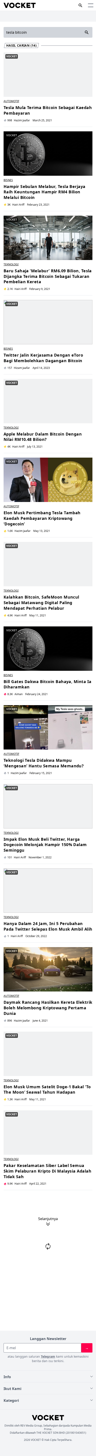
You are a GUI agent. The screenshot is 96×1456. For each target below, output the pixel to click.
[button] (90, 5)
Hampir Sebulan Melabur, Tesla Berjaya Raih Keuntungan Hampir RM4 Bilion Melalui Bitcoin (45, 192)
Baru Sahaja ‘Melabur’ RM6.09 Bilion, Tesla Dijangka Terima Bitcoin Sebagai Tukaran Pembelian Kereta (48, 276)
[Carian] (80, 5)
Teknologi (11, 264)
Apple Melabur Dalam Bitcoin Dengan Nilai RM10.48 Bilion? (43, 436)
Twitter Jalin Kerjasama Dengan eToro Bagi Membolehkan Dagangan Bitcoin (43, 357)
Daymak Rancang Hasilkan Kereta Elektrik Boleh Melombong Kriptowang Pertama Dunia (48, 1008)
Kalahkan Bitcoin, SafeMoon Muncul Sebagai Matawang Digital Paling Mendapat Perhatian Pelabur (41, 602)
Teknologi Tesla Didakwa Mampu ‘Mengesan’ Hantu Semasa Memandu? (44, 763)
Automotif (11, 101)
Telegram (48, 1356)
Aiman (19, 694)
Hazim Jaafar (22, 120)
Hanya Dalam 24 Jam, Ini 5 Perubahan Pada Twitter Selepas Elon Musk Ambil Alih (48, 926)
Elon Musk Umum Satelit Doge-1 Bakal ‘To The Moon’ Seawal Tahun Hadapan (47, 1089)
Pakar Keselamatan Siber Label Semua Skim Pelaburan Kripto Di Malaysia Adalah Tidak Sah (47, 1171)
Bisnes (8, 180)
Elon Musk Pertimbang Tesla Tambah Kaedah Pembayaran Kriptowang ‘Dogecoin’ (42, 518)
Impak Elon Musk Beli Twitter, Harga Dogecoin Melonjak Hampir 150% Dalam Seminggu (45, 844)
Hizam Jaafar (22, 368)
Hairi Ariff (18, 205)
